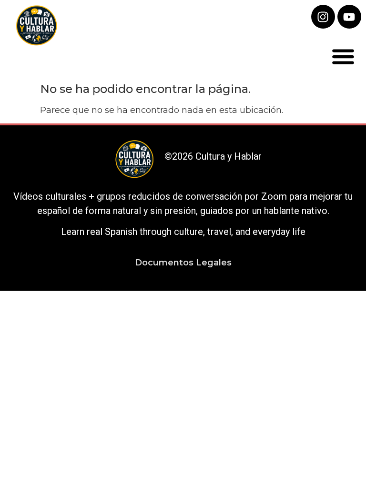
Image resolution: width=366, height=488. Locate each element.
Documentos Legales (183, 262)
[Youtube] (349, 17)
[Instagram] (323, 17)
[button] (343, 56)
